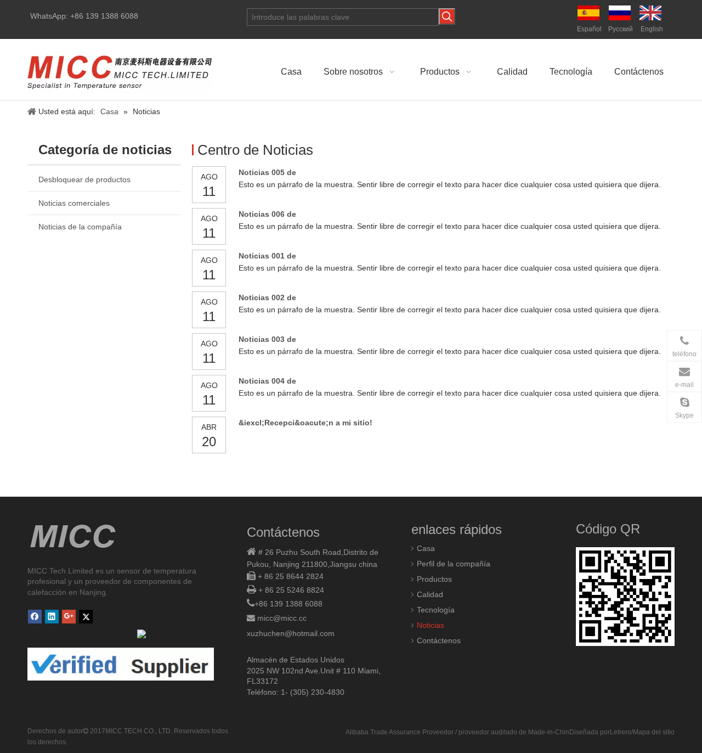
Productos (434, 579)
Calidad (430, 594)
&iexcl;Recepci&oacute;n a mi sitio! (305, 422)
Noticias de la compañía (80, 226)
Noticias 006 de (267, 214)
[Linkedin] (52, 616)
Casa (426, 548)
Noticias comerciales (74, 203)
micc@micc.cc (282, 618)
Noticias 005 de (267, 172)
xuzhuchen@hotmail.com (291, 633)
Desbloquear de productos (84, 179)
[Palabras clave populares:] (447, 16)
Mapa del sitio (654, 732)
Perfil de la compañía (453, 563)
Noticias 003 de (267, 339)
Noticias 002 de (267, 297)
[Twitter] (86, 616)
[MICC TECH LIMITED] (120, 69)
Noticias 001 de (267, 255)
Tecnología (436, 609)
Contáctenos (439, 640)
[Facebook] (35, 616)
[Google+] (69, 616)
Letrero (620, 732)
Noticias (430, 625)
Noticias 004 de (267, 380)
